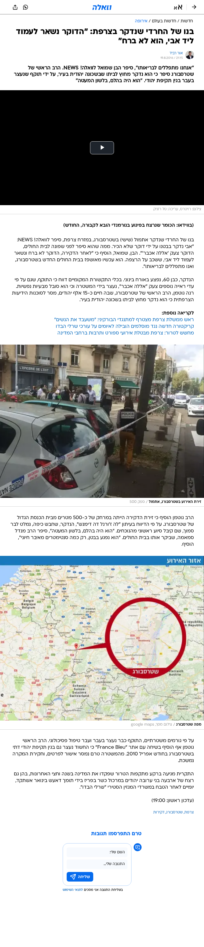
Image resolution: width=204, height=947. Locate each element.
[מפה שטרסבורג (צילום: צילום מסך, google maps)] (102, 642)
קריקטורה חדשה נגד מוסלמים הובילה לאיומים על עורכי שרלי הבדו (125, 326)
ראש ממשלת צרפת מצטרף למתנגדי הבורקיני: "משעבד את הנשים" (124, 319)
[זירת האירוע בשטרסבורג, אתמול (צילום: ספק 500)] (102, 426)
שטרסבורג (174, 812)
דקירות (158, 812)
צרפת (189, 812)
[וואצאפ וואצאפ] (25, 7)
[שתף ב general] (15, 7)
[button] (178, 7)
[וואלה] (102, 7)
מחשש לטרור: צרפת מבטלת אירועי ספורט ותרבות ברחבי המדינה (125, 333)
